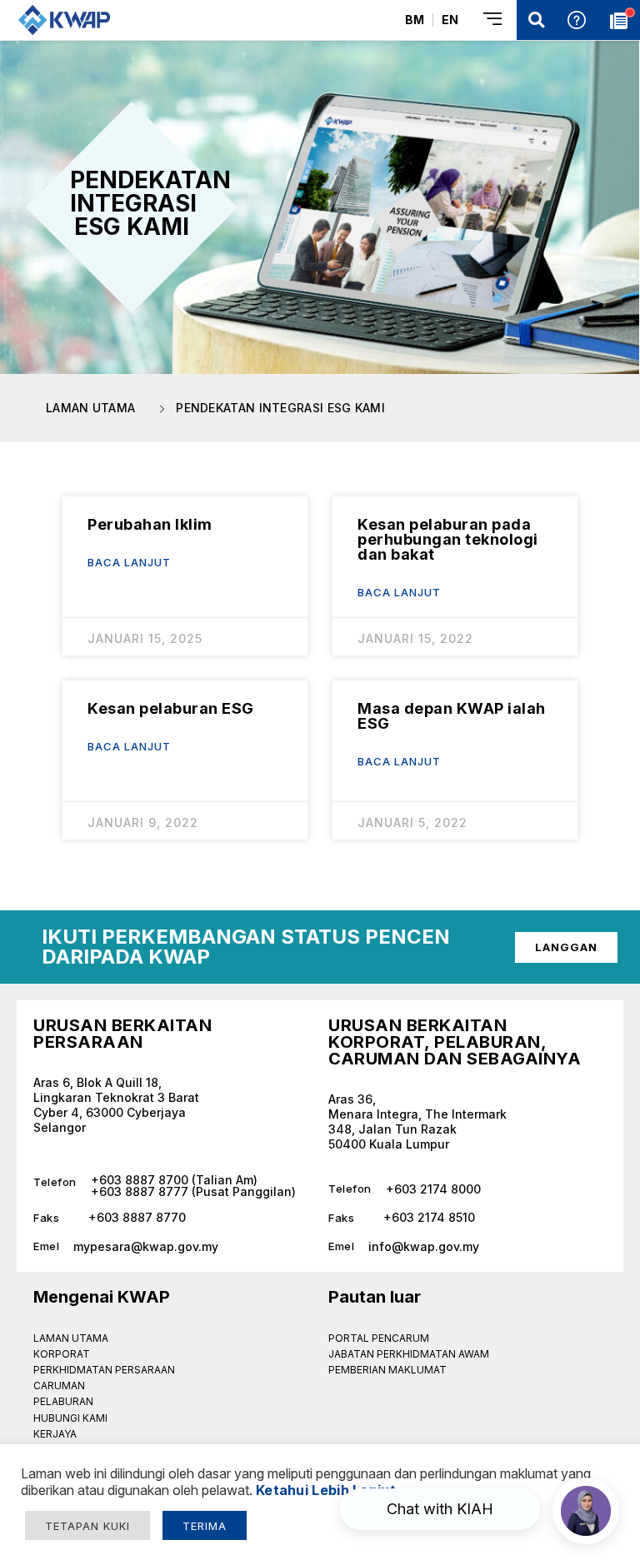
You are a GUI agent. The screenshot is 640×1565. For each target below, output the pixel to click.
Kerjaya (55, 1434)
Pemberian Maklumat (387, 1369)
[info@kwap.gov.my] (467, 1240)
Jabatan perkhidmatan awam (408, 1354)
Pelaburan (63, 1401)
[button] (537, 20)
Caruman (59, 1385)
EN (450, 19)
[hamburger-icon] (493, 20)
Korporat (61, 1354)
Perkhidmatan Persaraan (104, 1369)
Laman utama (70, 1338)
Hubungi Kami (70, 1418)
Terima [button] (204, 1526)
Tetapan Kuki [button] (87, 1526)
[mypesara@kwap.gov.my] (172, 1240)
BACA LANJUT (129, 562)
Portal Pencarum (378, 1338)
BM (414, 19)
